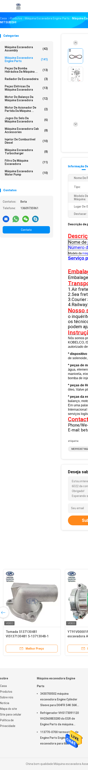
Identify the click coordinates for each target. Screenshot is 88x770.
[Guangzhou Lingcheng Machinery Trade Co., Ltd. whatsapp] (15, 219)
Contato (26, 229)
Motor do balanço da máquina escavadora (26, 98)
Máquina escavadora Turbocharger (26, 151)
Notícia (4, 703)
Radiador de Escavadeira (26, 79)
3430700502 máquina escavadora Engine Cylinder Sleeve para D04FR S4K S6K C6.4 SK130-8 (58, 700)
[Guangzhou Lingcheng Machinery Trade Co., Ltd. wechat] (25, 219)
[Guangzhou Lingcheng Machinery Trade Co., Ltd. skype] (35, 219)
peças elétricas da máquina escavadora (26, 88)
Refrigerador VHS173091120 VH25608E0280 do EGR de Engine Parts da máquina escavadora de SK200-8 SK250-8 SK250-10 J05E (59, 719)
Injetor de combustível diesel (26, 141)
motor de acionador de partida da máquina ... (26, 109)
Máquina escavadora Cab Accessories (26, 130)
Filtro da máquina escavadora (26, 162)
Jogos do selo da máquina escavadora (26, 120)
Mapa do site (8, 708)
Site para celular (10, 714)
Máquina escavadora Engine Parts (26, 59)
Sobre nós (6, 697)
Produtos (6, 691)
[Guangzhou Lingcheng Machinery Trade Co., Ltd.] (18, 6)
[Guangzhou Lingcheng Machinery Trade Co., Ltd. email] (6, 219)
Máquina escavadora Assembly (26, 49)
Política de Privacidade (7, 723)
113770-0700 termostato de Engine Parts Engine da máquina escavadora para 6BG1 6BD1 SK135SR (61, 738)
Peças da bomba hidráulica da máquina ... (26, 70)
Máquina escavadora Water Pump (26, 173)
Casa (3, 686)
